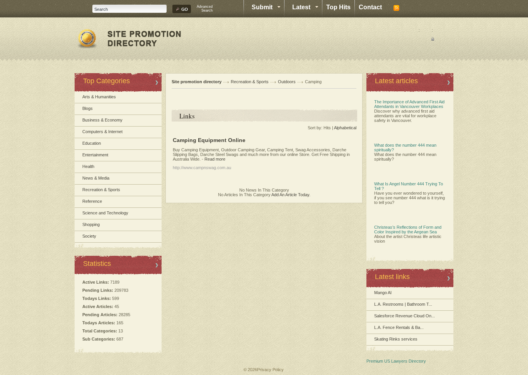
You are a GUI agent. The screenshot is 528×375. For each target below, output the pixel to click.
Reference (92, 201)
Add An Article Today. (290, 194)
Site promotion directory (196, 81)
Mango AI (383, 292)
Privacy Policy (270, 369)
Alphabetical (345, 127)
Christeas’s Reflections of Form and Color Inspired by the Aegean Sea (407, 229)
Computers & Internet (102, 131)
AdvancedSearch (205, 8)
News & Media (95, 178)
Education (91, 143)
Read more (214, 159)
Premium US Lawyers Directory (396, 361)
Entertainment (95, 154)
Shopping (91, 224)
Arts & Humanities (99, 96)
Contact (370, 7)
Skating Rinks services (395, 339)
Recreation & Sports (101, 189)
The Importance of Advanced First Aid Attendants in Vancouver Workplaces (409, 104)
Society (89, 236)
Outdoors (287, 81)
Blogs (87, 108)
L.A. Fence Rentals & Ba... (399, 327)
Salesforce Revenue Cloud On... (404, 315)
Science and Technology (105, 213)
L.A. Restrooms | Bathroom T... (403, 304)
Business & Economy (102, 120)
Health (88, 166)
